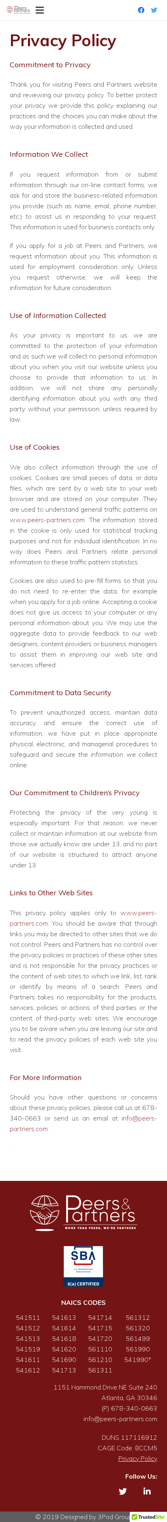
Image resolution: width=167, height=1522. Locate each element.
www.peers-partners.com (47, 520)
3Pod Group (115, 1517)
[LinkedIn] (147, 1491)
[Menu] (39, 10)
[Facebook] (141, 10)
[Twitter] (154, 10)
